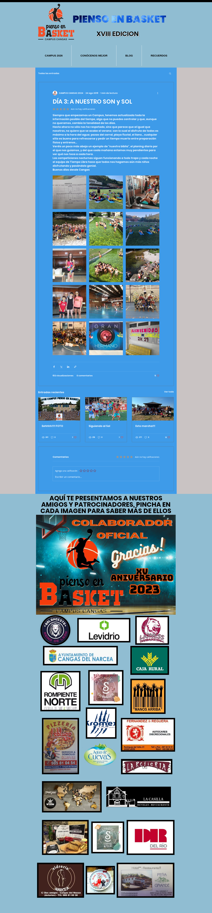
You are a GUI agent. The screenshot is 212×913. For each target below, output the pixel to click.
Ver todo (169, 391)
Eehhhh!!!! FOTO (52, 426)
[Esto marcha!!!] (153, 409)
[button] (170, 73)
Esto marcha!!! (145, 426)
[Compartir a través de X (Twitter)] (61, 366)
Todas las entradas (48, 73)
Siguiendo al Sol (99, 426)
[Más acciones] (157, 93)
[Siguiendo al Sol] (106, 409)
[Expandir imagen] (69, 192)
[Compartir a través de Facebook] (54, 366)
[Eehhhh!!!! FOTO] (59, 409)
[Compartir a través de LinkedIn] (68, 366)
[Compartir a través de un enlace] (75, 366)
